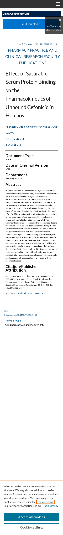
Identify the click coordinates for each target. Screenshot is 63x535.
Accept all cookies (31, 517)
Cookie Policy (50, 505)
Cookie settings (45, 501)
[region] (31, 507)
